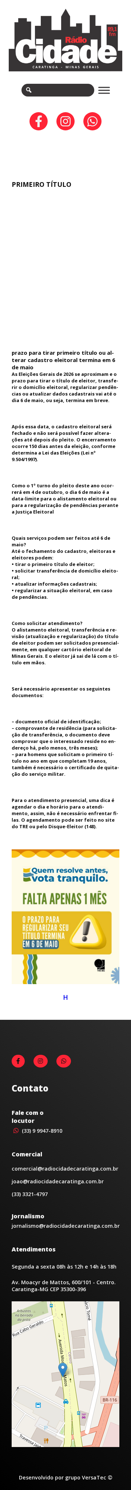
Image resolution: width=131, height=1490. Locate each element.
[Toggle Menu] (104, 90)
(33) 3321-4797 (30, 1194)
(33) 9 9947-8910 (41, 1130)
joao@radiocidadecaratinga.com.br (58, 1181)
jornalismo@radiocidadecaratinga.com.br (66, 1225)
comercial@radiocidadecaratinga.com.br (65, 1168)
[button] (62, 1370)
